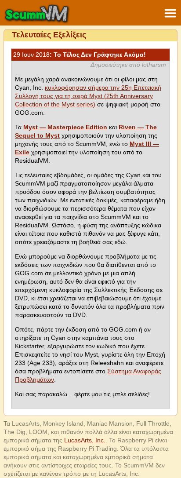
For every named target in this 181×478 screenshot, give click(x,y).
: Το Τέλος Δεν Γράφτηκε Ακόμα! (79, 54)
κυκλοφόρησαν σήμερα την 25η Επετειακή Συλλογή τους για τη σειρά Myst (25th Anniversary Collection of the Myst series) (88, 96)
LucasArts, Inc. (84, 440)
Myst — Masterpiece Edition (65, 127)
